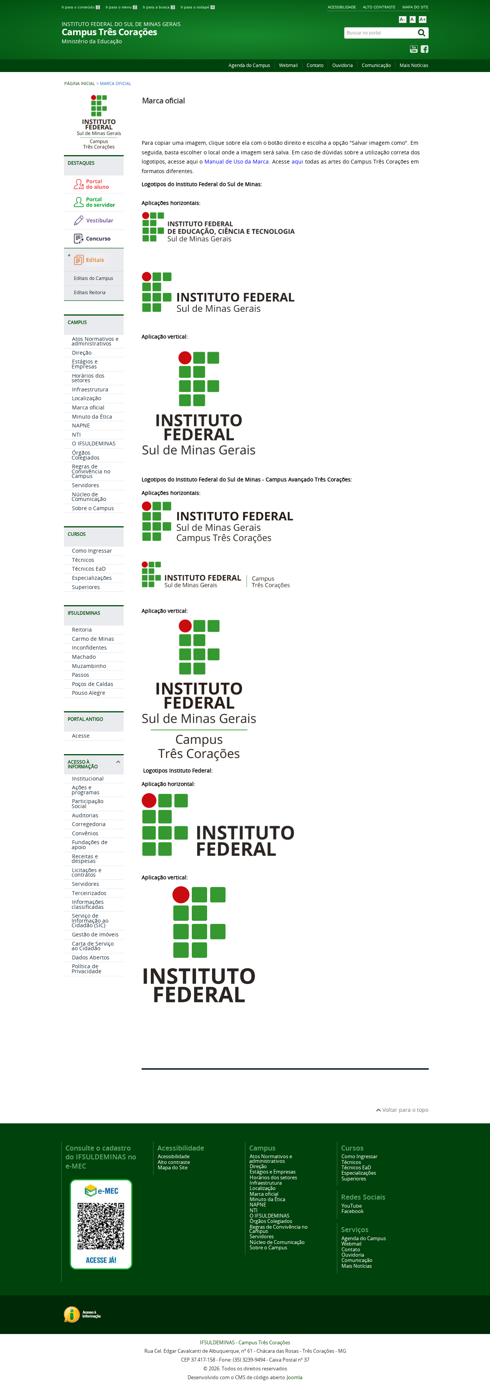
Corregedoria (89, 824)
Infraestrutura (90, 389)
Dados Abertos (90, 957)
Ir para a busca (158, 7)
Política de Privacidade (86, 968)
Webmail (288, 65)
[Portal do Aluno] (96, 187)
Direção (81, 352)
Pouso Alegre (88, 692)
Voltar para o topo (404, 1109)
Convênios (85, 833)
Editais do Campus (93, 278)
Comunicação (376, 65)
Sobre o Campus (93, 508)
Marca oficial (88, 407)
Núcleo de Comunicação (89, 497)
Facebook (352, 1211)
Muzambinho (89, 665)
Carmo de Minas (93, 638)
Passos (80, 674)
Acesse (81, 735)
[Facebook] (424, 51)
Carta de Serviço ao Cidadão (93, 946)
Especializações (92, 577)
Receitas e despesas (85, 859)
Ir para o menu (121, 7)
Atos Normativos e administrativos (95, 341)
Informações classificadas (88, 904)
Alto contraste (379, 7)
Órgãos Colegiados (86, 455)
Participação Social (87, 803)
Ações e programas (86, 790)
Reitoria (82, 629)
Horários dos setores (88, 378)
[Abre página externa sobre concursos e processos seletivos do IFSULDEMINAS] (96, 242)
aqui (297, 161)
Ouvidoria (342, 65)
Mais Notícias (414, 65)
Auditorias (85, 815)
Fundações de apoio (90, 844)
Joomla (294, 1377)
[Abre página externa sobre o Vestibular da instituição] (96, 224)
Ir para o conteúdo (80, 7)
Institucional (88, 778)
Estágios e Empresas (85, 364)
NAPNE (81, 425)
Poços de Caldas (92, 683)
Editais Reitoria (90, 292)
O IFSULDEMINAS (94, 443)
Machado (84, 656)
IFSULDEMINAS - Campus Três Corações (245, 1342)
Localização (86, 398)
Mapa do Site (415, 7)
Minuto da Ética (92, 416)
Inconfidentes (89, 647)
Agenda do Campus (249, 65)
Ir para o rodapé (197, 7)
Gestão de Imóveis (95, 934)
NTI (76, 434)
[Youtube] (414, 51)
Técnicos (83, 559)
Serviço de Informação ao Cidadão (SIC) (90, 920)
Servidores (85, 485)
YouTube (351, 1206)
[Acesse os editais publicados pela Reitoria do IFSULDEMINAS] (94, 260)
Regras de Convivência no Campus (91, 471)
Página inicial (79, 83)
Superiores (86, 587)
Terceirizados (89, 893)
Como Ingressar (92, 550)
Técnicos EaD (89, 568)
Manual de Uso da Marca (236, 161)
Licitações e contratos (86, 872)
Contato (315, 65)
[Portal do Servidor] (96, 205)
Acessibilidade (342, 7)
